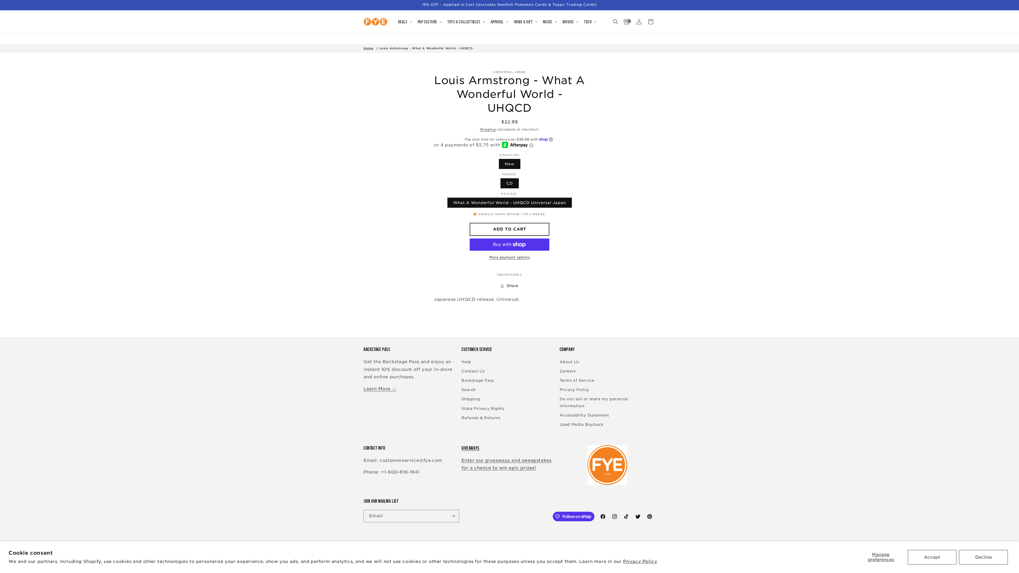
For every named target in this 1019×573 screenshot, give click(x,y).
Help (466, 362)
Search (468, 390)
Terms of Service (577, 380)
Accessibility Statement (584, 415)
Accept (932, 557)
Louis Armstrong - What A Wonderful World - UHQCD (426, 48)
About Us (569, 362)
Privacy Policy (640, 561)
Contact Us (473, 371)
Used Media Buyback (581, 424)
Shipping (488, 129)
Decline (983, 557)
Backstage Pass (477, 380)
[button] (404, 22)
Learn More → (380, 388)
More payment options (509, 257)
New (510, 164)
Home (368, 48)
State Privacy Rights (482, 408)
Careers (568, 371)
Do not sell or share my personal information (594, 402)
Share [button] (513, 286)
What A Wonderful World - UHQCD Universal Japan (509, 203)
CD (509, 183)
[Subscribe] (453, 516)
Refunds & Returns (480, 418)
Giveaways (470, 448)
